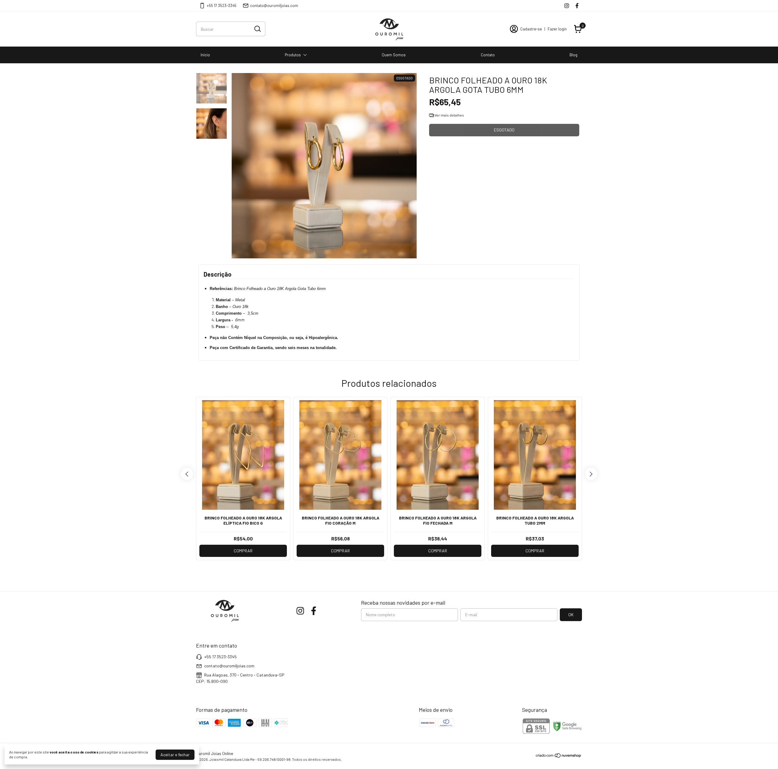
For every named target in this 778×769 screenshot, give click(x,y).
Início (205, 54)
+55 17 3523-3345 (221, 5)
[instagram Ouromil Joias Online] (567, 6)
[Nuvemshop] (558, 756)
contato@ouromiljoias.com (274, 5)
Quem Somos (394, 54)
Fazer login (557, 28)
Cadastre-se (531, 28)
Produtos (293, 54)
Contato (488, 54)
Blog (573, 54)
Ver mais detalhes (449, 115)
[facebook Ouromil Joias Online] (577, 6)
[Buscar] (257, 28)
